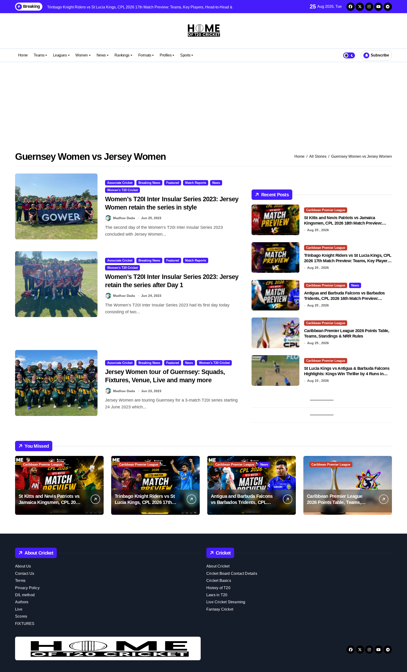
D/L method (25, 595)
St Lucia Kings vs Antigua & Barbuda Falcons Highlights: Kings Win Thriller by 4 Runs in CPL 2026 (346, 374)
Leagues (60, 55)
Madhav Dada (124, 218)
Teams (39, 55)
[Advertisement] (203, 100)
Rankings (122, 55)
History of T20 (218, 588)
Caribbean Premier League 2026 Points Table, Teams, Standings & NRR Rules (334, 502)
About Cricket (218, 566)
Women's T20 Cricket (122, 190)
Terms (20, 581)
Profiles (165, 55)
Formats (144, 55)
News (101, 55)
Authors (21, 602)
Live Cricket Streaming (225, 602)
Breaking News (149, 183)
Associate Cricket (119, 183)
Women (81, 55)
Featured (172, 183)
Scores (21, 616)
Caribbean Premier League (325, 210)
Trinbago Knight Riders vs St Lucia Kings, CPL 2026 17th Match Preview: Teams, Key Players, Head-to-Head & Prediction (347, 261)
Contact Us (24, 573)
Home (23, 55)
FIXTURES (25, 624)
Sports (185, 55)
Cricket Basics (218, 581)
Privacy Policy (27, 588)
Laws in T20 (216, 595)
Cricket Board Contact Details (231, 573)
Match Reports (195, 183)
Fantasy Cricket (219, 609)
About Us (23, 566)
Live (18, 609)
